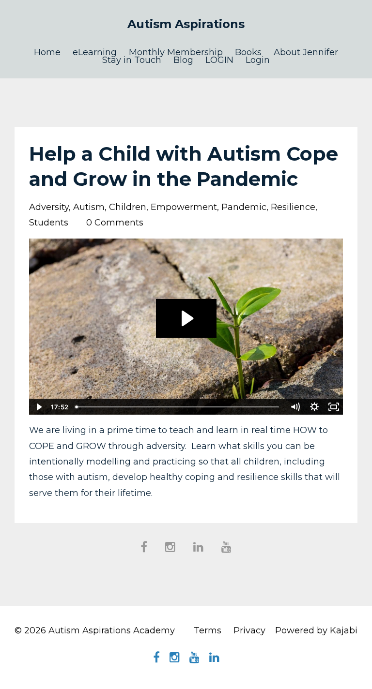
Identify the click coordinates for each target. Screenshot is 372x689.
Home (47, 52)
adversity (49, 207)
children (127, 207)
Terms (207, 630)
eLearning (95, 52)
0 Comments (114, 222)
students (48, 222)
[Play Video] (38, 407)
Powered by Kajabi (316, 630)
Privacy (249, 630)
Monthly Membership (176, 52)
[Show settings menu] (314, 407)
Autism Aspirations (186, 24)
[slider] (178, 407)
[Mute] (295, 407)
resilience (293, 207)
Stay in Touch (131, 60)
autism (89, 207)
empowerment (184, 207)
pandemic (243, 207)
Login (258, 60)
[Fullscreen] (333, 407)
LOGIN (219, 60)
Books (248, 52)
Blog (183, 60)
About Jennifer (306, 52)
